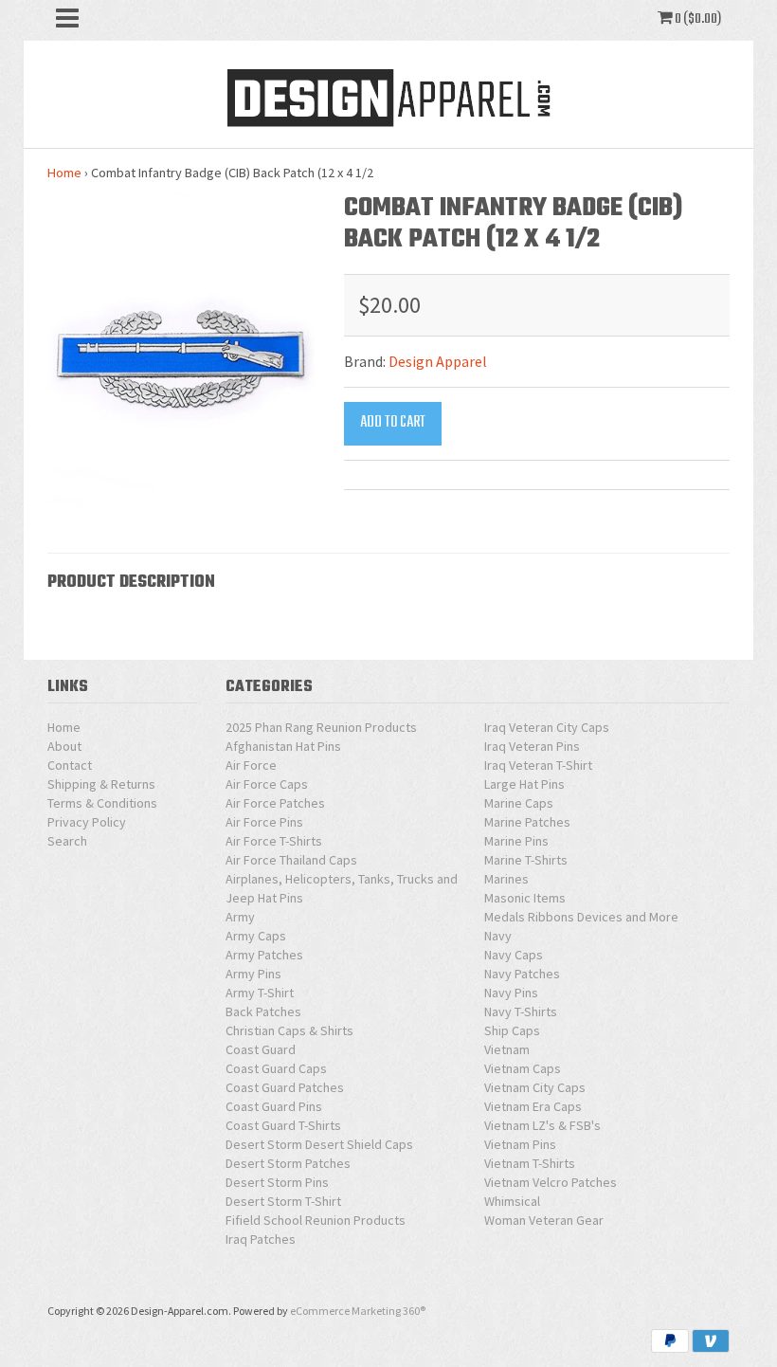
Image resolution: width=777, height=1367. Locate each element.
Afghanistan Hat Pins (283, 746)
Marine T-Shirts (526, 859)
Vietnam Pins (520, 1144)
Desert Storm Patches (288, 1163)
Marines (506, 878)
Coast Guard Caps (276, 1068)
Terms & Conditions (102, 802)
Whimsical (512, 1201)
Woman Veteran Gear (544, 1220)
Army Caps (256, 935)
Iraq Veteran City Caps (546, 727)
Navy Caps (513, 954)
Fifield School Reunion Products (316, 1220)
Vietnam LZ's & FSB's (542, 1125)
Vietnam (507, 1049)
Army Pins (253, 973)
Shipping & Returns (101, 784)
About (64, 746)
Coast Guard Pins (274, 1106)
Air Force (251, 765)
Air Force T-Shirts (274, 840)
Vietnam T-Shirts (529, 1163)
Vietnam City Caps (535, 1087)
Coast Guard (261, 1049)
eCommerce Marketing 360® (357, 1310)
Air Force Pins (264, 821)
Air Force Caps (267, 784)
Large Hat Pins (524, 784)
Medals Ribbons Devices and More (581, 916)
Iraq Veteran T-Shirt (538, 765)
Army (240, 916)
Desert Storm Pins (277, 1182)
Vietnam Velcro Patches (550, 1182)
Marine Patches (527, 821)
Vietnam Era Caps (533, 1106)
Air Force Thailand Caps (291, 859)
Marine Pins (516, 840)
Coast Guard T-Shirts (283, 1125)
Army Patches (264, 954)
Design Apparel (437, 361)
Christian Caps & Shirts (289, 1030)
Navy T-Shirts (520, 1011)
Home (64, 172)
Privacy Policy (86, 821)
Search (67, 840)
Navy (498, 935)
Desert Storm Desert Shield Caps (319, 1144)
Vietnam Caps (522, 1068)
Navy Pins (511, 992)
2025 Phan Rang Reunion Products (321, 727)
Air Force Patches (275, 802)
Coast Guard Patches (285, 1087)
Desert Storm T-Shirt (283, 1201)
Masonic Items (525, 897)
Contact (69, 765)
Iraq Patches (261, 1239)
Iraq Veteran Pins (532, 746)
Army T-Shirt (260, 992)
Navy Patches (522, 973)
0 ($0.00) (697, 19)
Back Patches (263, 1011)
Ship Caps (512, 1030)
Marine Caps (518, 802)
